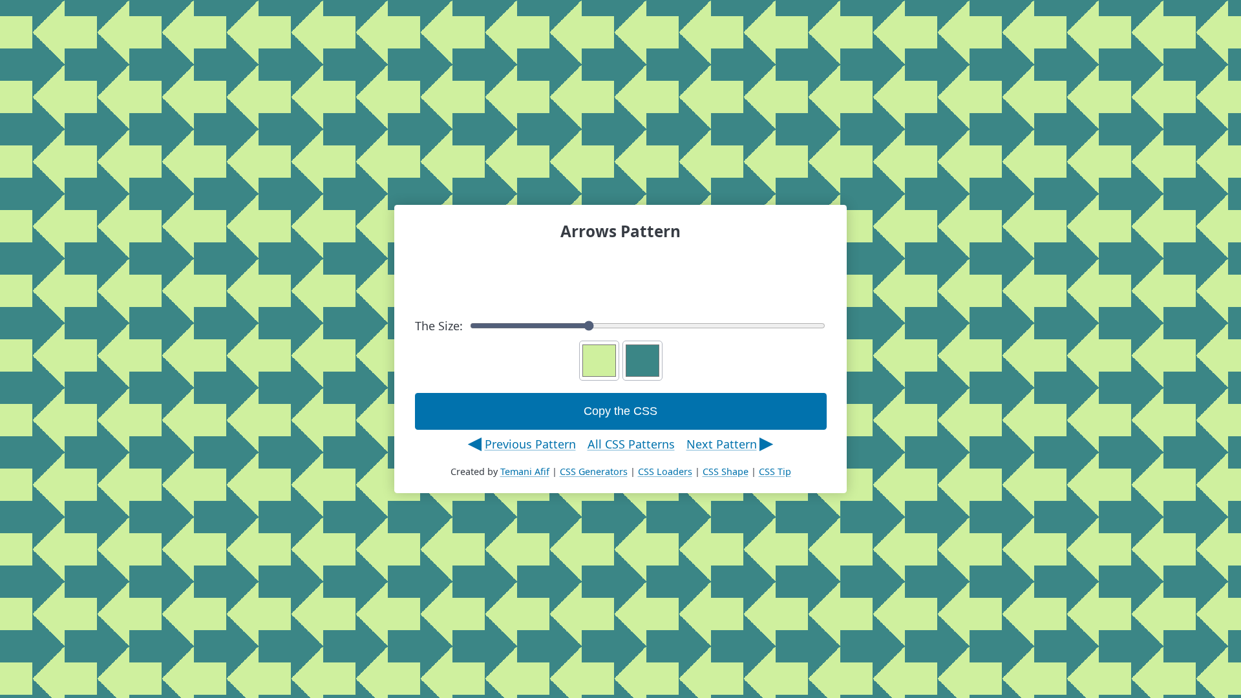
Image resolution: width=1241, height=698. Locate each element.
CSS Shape (725, 471)
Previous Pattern (530, 444)
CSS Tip (775, 471)
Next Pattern (721, 444)
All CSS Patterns (631, 444)
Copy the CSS (620, 411)
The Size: (439, 325)
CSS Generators (594, 471)
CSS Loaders (665, 471)
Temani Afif (524, 471)
